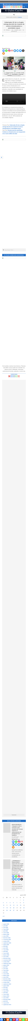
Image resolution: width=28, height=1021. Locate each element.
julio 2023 (5, 987)
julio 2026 (5, 925)
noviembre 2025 (7, 939)
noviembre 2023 (7, 980)
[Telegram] (17, 50)
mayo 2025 (5, 949)
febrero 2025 (6, 955)
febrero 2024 (6, 975)
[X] (23, 50)
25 (7, 910)
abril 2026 (5, 931)
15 (20, 905)
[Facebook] (3, 50)
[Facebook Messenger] (20, 50)
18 (7, 907)
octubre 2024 (6, 961)
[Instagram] (9, 50)
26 (10, 910)
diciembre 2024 (6, 958)
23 (23, 907)
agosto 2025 (6, 944)
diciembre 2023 (6, 979)
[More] (3, 53)
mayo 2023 (5, 991)
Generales (14, 31)
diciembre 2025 (6, 937)
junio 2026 (5, 927)
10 (3, 905)
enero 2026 (5, 936)
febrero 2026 (6, 934)
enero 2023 (5, 997)
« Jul (3, 916)
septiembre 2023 (7, 984)
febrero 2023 (6, 996)
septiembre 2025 (7, 943)
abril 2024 (5, 972)
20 (13, 907)
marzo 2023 (6, 994)
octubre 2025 (6, 941)
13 (13, 905)
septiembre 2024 (7, 963)
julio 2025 (5, 946)
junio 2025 (5, 948)
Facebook (20, 17)
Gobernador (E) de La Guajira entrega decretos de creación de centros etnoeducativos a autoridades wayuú (13, 126)
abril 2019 (5, 1001)
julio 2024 (5, 967)
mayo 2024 (5, 970)
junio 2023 (5, 989)
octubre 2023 (6, 982)
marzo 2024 (6, 973)
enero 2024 (5, 977)
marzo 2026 (6, 932)
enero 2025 (5, 956)
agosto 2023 (6, 985)
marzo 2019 (6, 1003)
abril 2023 (5, 992)
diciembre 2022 (6, 999)
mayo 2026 (5, 929)
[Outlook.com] (14, 50)
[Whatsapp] (6, 50)
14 (17, 905)
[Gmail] (12, 50)
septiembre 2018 (7, 1004)
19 (10, 907)
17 (3, 907)
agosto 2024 (6, 965)
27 (13, 910)
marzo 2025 (6, 953)
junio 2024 (5, 968)
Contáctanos (14, 374)
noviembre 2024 (7, 960)
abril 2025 (5, 951)
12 (10, 905)
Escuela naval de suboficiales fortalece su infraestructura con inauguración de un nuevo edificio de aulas (14, 131)
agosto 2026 (6, 924)
